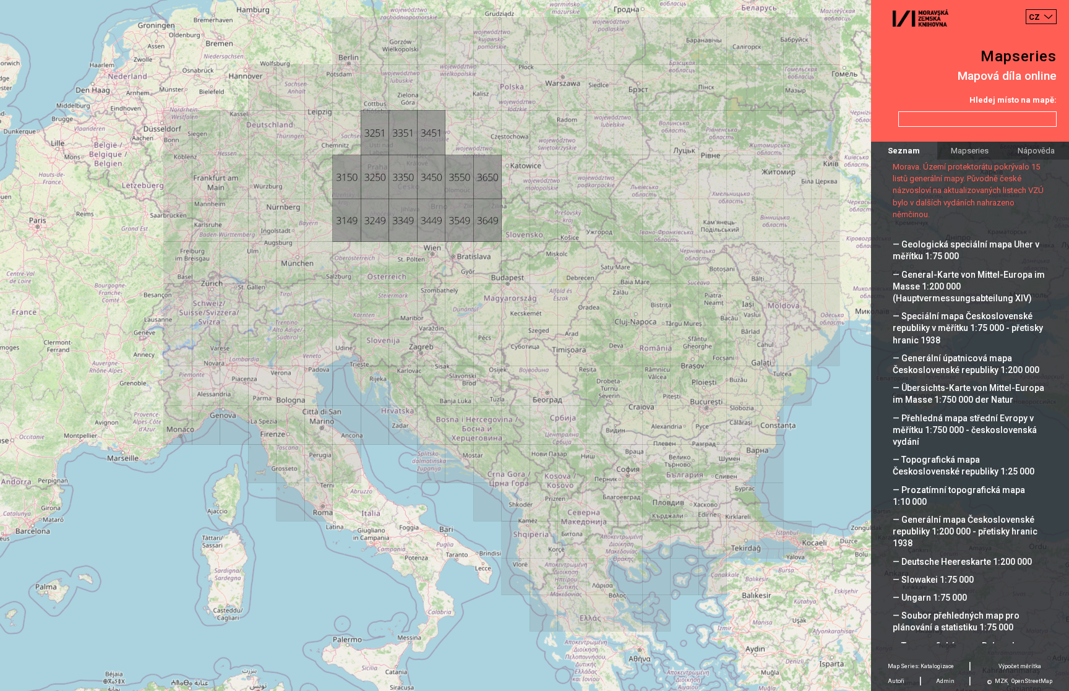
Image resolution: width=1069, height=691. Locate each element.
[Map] (534, 345)
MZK (1001, 681)
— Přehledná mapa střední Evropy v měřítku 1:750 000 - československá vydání (965, 430)
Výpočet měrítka (1019, 666)
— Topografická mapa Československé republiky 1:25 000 (963, 465)
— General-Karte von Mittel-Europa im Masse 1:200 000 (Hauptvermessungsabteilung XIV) (969, 286)
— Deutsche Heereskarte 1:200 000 (962, 562)
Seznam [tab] (904, 150)
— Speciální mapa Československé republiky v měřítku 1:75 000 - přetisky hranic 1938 (968, 328)
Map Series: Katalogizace (921, 666)
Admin (945, 681)
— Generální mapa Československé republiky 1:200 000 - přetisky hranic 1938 (965, 531)
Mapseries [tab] (970, 150)
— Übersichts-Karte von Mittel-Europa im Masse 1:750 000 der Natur (968, 394)
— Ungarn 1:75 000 (930, 598)
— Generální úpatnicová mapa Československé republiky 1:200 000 (966, 364)
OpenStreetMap (1031, 681)
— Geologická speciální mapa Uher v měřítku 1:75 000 (966, 250)
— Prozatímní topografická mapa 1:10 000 (959, 496)
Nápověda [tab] (1036, 150)
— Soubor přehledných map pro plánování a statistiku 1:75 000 (956, 621)
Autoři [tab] (896, 681)
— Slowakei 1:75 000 (933, 580)
